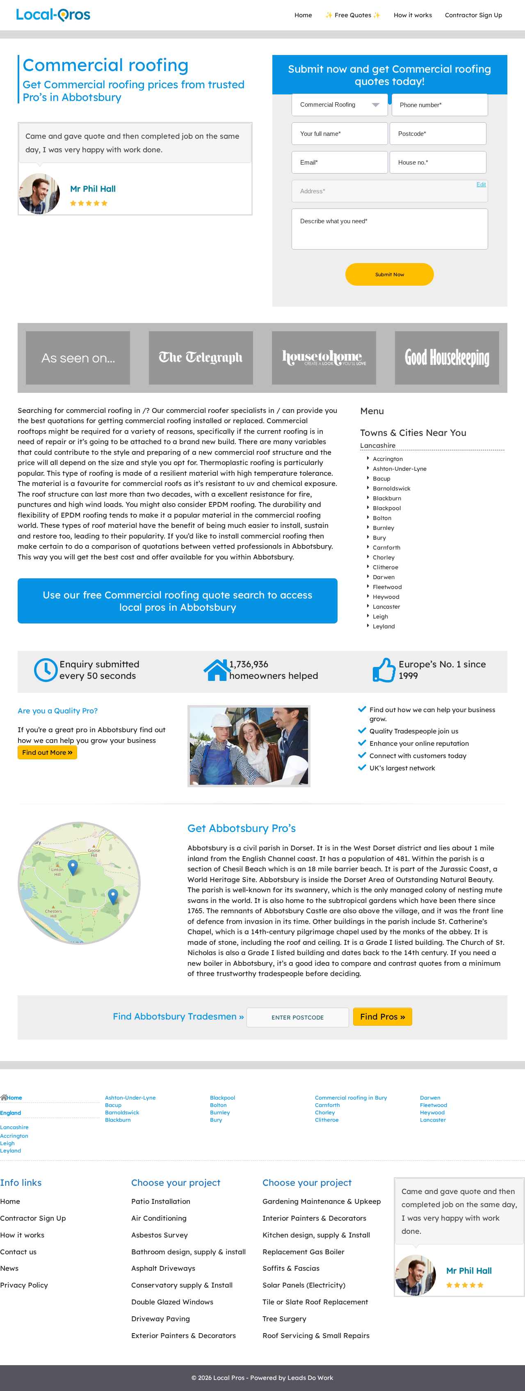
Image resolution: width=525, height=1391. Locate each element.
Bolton (382, 518)
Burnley (383, 528)
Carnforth (386, 547)
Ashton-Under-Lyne (400, 468)
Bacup (381, 478)
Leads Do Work (310, 1378)
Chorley (384, 557)
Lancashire (377, 445)
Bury (379, 537)
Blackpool (387, 508)
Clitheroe (385, 567)
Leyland (384, 626)
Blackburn (387, 498)
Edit (481, 184)
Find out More (45, 752)
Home (303, 15)
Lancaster (386, 606)
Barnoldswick (392, 488)
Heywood (386, 596)
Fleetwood (387, 587)
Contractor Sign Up (473, 15)
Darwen (384, 577)
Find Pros (380, 1016)
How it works (413, 15)
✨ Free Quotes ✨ (353, 15)
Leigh (380, 616)
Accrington (388, 459)
